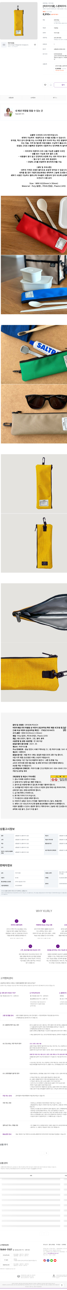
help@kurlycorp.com (10, 1268)
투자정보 (58, 1244)
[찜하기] (35, 44)
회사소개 (45, 1244)
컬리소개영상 (52, 1244)
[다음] (46, 1153)
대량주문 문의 (6, 1265)
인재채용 (64, 1244)
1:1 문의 (33, 1168)
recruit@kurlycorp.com (53, 1253)
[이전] (42, 1153)
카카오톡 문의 (6, 1255)
